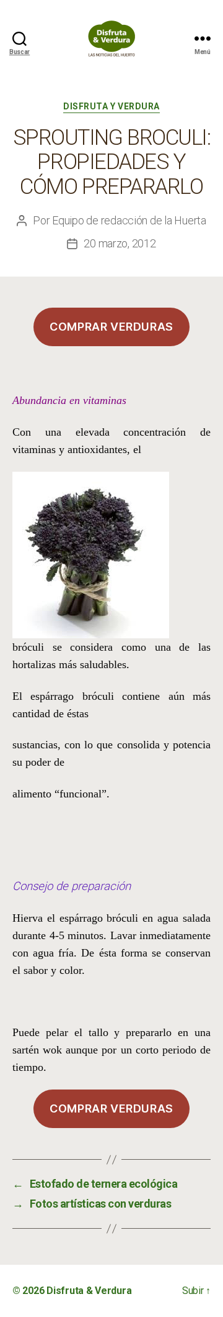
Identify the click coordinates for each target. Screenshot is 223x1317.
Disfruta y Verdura (111, 106)
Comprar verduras (111, 326)
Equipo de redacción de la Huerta (129, 220)
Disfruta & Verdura (88, 1290)
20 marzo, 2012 (119, 243)
